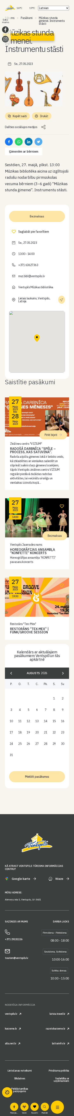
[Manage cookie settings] (7, 1092)
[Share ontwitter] (38, 142)
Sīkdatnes (19, 1078)
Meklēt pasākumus (37, 777)
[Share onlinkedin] (28, 142)
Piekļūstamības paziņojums (19, 1090)
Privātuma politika (59, 1070)
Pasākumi (26, 17)
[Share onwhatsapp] (19, 142)
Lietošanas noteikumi (20, 1070)
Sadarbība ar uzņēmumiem (61, 1079)
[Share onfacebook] (9, 142)
